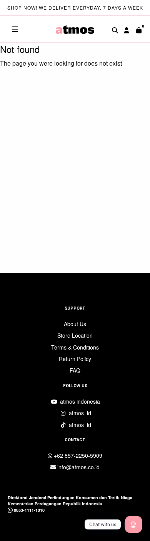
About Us (75, 324)
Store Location (75, 335)
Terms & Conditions (75, 347)
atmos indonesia (79, 401)
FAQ (75, 370)
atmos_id (79, 413)
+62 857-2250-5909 (77, 455)
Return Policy (75, 359)
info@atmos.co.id (78, 467)
